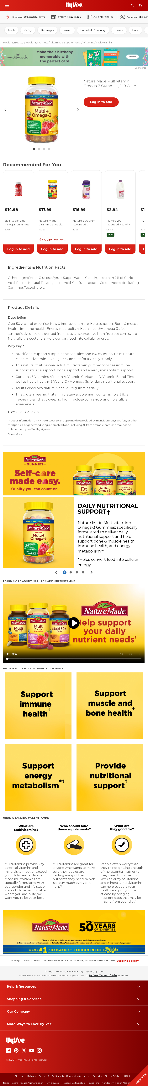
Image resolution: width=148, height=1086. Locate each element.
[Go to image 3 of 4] (44, 149)
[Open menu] (7, 5)
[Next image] (78, 109)
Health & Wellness (37, 42)
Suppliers (93, 1082)
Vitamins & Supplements (65, 42)
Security (97, 1076)
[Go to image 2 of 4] (39, 149)
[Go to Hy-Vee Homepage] (74, 5)
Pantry (28, 30)
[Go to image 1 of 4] (34, 149)
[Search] (133, 5)
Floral (135, 30)
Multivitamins (104, 42)
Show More (15, 434)
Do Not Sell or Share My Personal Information (64, 1076)
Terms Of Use (112, 1076)
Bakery (119, 30)
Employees (52, 1082)
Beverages (47, 30)
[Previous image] (5, 109)
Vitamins (88, 42)
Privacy (31, 1076)
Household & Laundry (93, 30)
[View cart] (140, 5)
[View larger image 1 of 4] (42, 110)
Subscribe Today (128, 960)
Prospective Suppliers (73, 1082)
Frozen (67, 30)
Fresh (11, 30)
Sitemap (19, 1076)
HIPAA (126, 1076)
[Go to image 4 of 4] (49, 149)
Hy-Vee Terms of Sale (103, 975)
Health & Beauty (13, 42)
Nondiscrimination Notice (116, 1082)
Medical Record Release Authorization (22, 1082)
